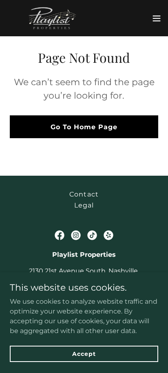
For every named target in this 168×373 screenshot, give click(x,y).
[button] (156, 18)
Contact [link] (83, 194)
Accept (83, 353)
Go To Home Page (84, 127)
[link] (52, 18)
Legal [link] (84, 205)
